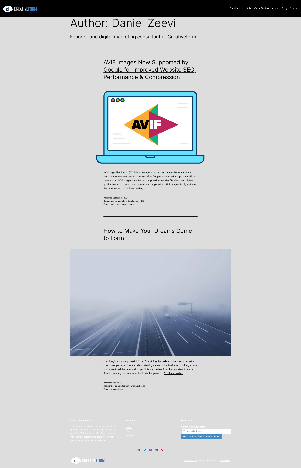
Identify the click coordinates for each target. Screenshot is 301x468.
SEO (142, 201)
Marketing (122, 201)
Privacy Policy (190, 460)
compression (120, 204)
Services (235, 8)
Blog (284, 8)
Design (142, 386)
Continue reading (133, 188)
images (130, 204)
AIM (249, 8)
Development (134, 201)
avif (112, 204)
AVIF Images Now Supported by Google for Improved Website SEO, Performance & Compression (149, 69)
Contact (294, 8)
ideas (120, 389)
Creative (134, 386)
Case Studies (261, 8)
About (275, 8)
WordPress (225, 460)
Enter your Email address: (194, 427)
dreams (114, 389)
